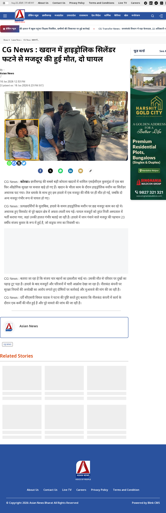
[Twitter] (23, 163)
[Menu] (161, 15)
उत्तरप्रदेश (71, 15)
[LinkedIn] (151, 3)
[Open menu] (6, 16)
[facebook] (40, 170)
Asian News (7, 73)
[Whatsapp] (9, 163)
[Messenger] (156, 3)
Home (6, 40)
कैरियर (117, 15)
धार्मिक (107, 15)
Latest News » (17, 40)
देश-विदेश (96, 15)
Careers (135, 3)
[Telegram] (145, 3)
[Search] (152, 15)
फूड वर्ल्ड (139, 51)
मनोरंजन (136, 15)
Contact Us (59, 3)
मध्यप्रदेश (59, 15)
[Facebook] (14, 163)
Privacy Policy (77, 3)
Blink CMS (154, 503)
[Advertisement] (64, 251)
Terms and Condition (126, 490)
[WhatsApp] (161, 3)
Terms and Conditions (101, 3)
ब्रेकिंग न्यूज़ (33, 15)
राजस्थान (83, 15)
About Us (43, 3)
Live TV (122, 3)
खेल (126, 15)
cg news (7, 344)
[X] (19, 163)
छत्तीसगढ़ (46, 15)
